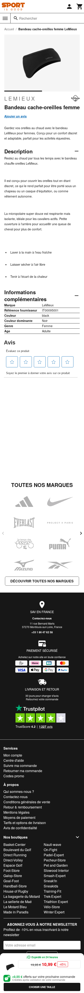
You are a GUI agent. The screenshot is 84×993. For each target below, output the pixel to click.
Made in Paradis (15, 911)
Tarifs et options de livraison (24, 822)
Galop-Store (12, 875)
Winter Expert (54, 911)
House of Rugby (15, 891)
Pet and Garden (56, 865)
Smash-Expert (54, 875)
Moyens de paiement (19, 817)
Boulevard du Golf (17, 849)
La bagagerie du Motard (21, 896)
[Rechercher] (15, 18)
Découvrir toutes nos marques (42, 580)
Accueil (9, 29)
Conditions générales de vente (26, 801)
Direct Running (14, 854)
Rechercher (28, 18)
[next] (81, 533)
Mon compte (12, 755)
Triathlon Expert (56, 901)
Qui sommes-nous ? (18, 791)
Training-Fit (52, 891)
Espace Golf (12, 865)
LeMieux (20, 98)
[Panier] (79, 6)
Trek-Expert (52, 896)
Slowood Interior (56, 870)
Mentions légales (16, 812)
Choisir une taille (42, 987)
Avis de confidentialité (20, 827)
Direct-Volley (13, 860)
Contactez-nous (42, 618)
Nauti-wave (52, 844)
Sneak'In (50, 880)
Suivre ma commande (20, 765)
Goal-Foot (11, 880)
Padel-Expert (54, 854)
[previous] (3, 533)
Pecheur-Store (55, 860)
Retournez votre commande (42, 699)
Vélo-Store (52, 906)
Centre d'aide (13, 760)
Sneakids (51, 886)
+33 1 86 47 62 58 (42, 632)
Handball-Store (15, 886)
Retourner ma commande (22, 770)
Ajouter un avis (15, 116)
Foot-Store (11, 870)
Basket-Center (14, 844)
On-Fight (50, 849)
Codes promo (13, 775)
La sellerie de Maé (17, 901)
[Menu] (5, 18)
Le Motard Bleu (15, 906)
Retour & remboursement (22, 807)
